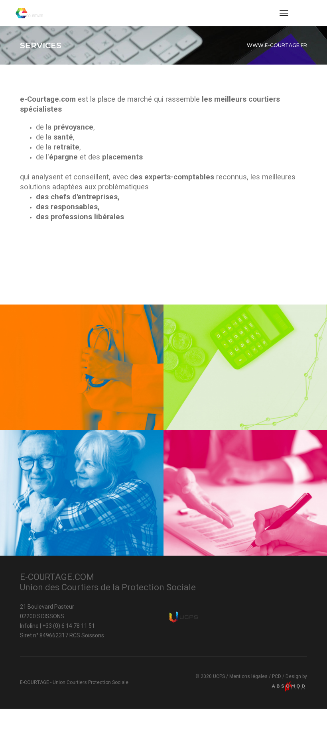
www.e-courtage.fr (277, 45)
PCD (276, 676)
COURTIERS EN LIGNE (78, 400)
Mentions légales (248, 676)
